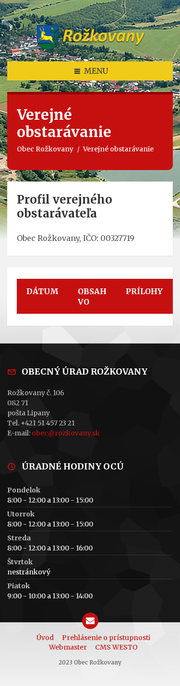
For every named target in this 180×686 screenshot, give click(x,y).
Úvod (45, 637)
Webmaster (68, 647)
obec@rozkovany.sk (66, 433)
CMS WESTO (116, 647)
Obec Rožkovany (45, 149)
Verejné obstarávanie (118, 149)
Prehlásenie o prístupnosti (106, 637)
